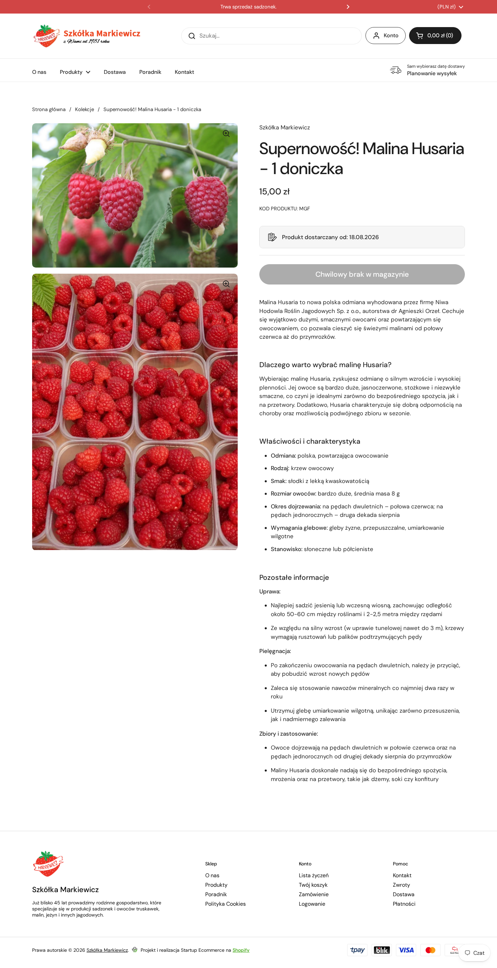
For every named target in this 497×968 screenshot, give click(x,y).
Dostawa (404, 894)
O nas (212, 875)
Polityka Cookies (225, 904)
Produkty (216, 885)
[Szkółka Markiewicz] (86, 36)
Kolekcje (84, 109)
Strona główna (49, 109)
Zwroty (401, 885)
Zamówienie (314, 894)
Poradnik (216, 894)
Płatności (404, 904)
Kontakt (402, 875)
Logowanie (312, 904)
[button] (362, 237)
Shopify (241, 950)
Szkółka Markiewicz (107, 950)
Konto (391, 35)
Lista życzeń (314, 875)
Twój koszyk (313, 885)
